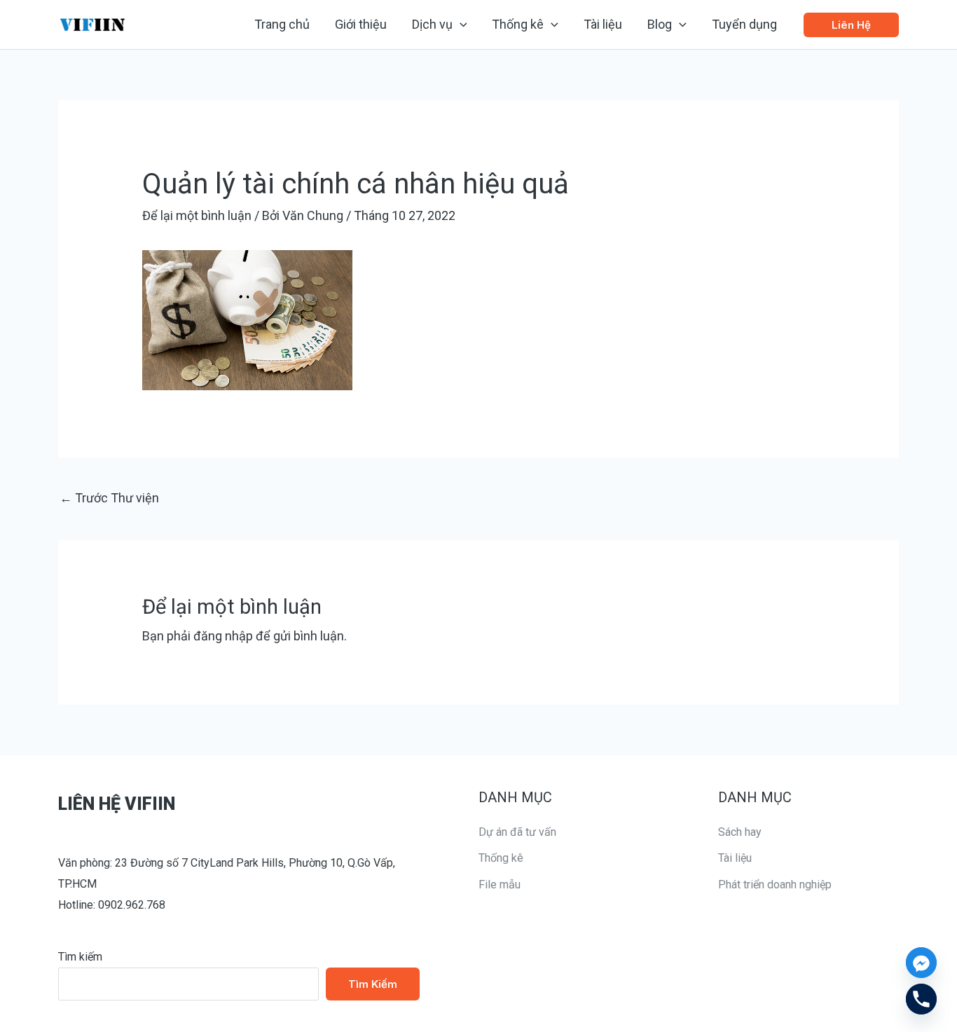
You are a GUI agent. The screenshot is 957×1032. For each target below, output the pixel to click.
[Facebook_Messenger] (921, 962)
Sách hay (740, 832)
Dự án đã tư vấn (517, 832)
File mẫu (499, 884)
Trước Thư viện (109, 497)
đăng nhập (223, 635)
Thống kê (500, 858)
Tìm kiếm (80, 956)
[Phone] (921, 999)
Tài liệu (735, 858)
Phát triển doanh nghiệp (775, 884)
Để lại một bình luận (197, 215)
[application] (460, 24)
